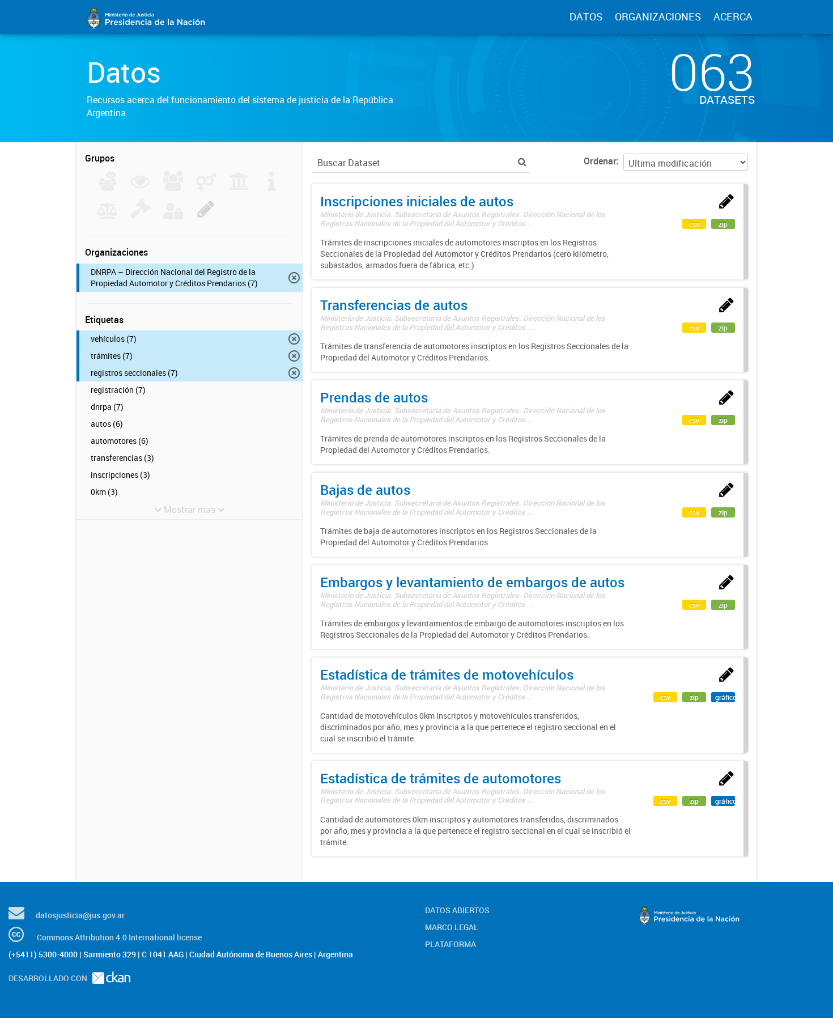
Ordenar (600, 161)
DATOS (586, 16)
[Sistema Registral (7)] (206, 215)
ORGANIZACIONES (658, 16)
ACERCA (733, 16)
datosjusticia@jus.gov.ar (80, 915)
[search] (522, 162)
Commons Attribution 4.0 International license (119, 937)
